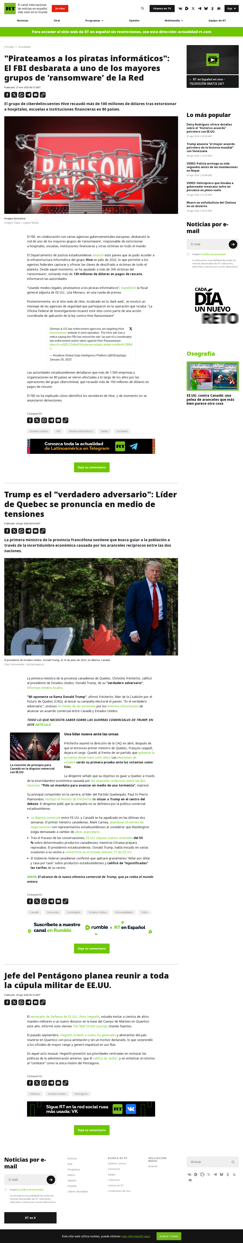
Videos (71, 1175)
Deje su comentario (92, 467)
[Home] (10, 8)
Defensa (35, 1094)
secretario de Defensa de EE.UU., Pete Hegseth (64, 1016)
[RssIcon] (234, 1174)
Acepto (209, 254)
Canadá (34, 912)
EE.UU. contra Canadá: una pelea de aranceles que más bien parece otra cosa (210, 399)
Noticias (22, 20)
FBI (58, 431)
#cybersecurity (90, 344)
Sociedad (122, 431)
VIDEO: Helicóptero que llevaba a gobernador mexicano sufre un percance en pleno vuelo (210, 186)
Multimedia (172, 20)
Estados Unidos (39, 431)
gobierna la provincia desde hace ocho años (109, 755)
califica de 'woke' (105, 1058)
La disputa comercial (45, 817)
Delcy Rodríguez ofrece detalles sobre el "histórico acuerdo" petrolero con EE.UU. (209, 128)
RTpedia (72, 1186)
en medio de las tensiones (77, 706)
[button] (212, 60)
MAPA (31, 877)
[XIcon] (193, 8)
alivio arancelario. (87, 832)
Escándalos (73, 912)
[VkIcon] (180, 8)
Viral (57, 20)
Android (152, 1166)
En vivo (60, 8)
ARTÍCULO (43, 724)
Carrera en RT (116, 1185)
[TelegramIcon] (199, 8)
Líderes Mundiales (77, 1191)
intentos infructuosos (123, 706)
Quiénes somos (117, 1163)
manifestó (128, 288)
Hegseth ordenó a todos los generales (88, 1035)
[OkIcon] (212, 8)
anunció (98, 255)
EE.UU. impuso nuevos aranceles (109, 838)
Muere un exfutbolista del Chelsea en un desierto (211, 204)
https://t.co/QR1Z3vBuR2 (65, 344)
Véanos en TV (162, 8)
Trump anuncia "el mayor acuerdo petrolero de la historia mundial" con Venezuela (211, 147)
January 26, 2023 (61, 359)
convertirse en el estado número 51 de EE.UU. (98, 852)
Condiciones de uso (119, 1191)
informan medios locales (44, 687)
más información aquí (136, 1236)
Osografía (201, 353)
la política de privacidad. (213, 254)
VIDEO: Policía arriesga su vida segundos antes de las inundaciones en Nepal (212, 167)
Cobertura (114, 1180)
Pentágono (81, 1094)
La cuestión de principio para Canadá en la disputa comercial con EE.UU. (32, 768)
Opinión (134, 20)
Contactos (114, 1169)
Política (145, 912)
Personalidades (124, 912)
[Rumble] (187, 8)
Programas (92, 20)
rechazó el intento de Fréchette (68, 799)
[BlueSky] (206, 8)
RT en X (30, 1218)
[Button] (142, 8)
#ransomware (58, 332)
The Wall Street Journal (90, 1026)
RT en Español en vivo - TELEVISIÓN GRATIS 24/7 (207, 81)
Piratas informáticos (81, 431)
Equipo (112, 1174)
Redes (104, 431)
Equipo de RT (217, 20)
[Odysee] (202, 1174)
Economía (53, 912)
